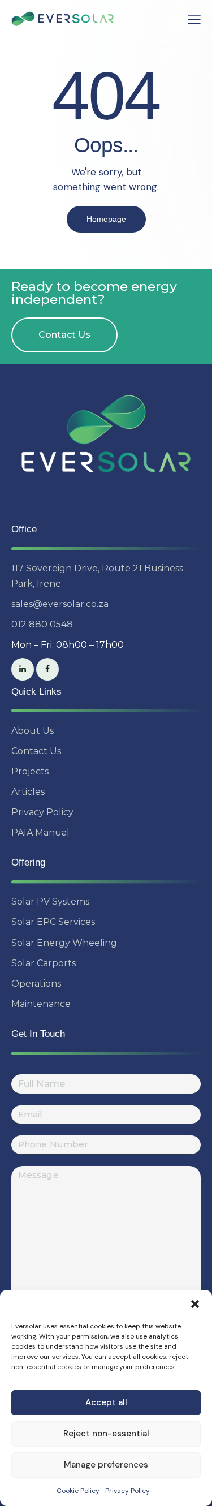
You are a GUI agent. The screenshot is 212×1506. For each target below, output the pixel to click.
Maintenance (41, 1004)
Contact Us (36, 751)
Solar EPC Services (53, 921)
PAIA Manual (40, 832)
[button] (195, 1304)
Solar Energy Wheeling (64, 942)
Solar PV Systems (50, 901)
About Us (32, 730)
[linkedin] (22, 669)
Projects (30, 771)
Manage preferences (106, 1464)
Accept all (106, 1402)
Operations (36, 983)
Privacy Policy (127, 1490)
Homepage (106, 218)
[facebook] (47, 669)
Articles (28, 791)
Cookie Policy (78, 1490)
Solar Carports (43, 963)
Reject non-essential (106, 1433)
